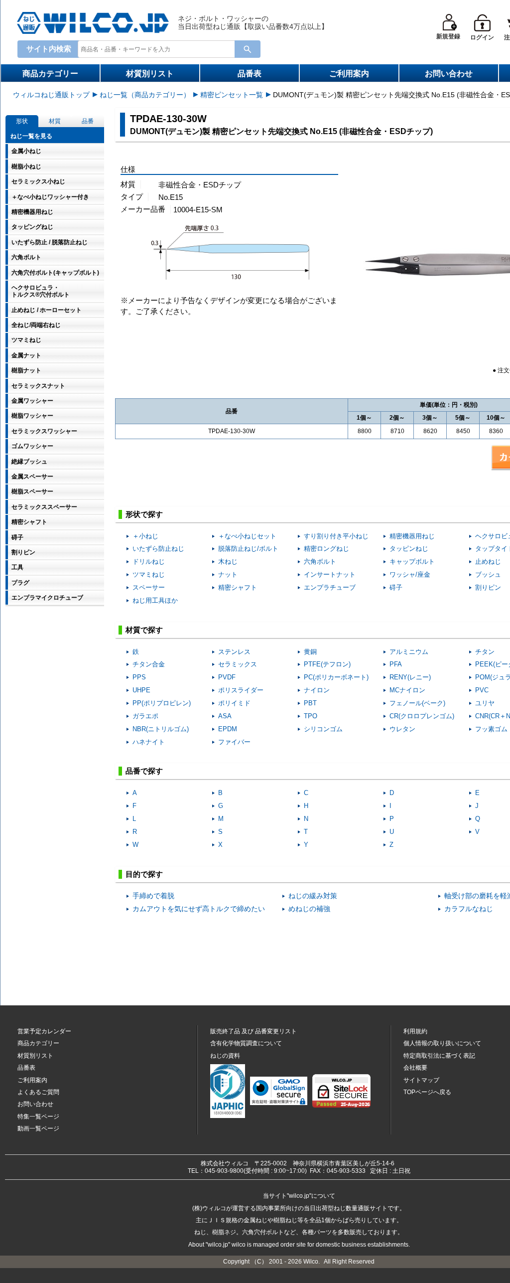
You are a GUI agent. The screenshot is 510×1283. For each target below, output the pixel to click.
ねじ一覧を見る (31, 136)
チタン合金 (148, 664)
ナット (228, 574)
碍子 (395, 587)
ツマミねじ (148, 574)
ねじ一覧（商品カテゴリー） (145, 95)
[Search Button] (247, 49)
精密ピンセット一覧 (231, 95)
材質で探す (144, 630)
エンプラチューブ (330, 587)
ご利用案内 (349, 73)
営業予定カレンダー (44, 1031)
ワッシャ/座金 (409, 574)
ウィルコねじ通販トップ (51, 95)
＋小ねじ (145, 536)
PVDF (227, 677)
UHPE (141, 690)
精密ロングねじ (326, 548)
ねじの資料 (225, 1055)
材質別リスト (150, 73)
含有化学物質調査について (246, 1043)
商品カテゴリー (50, 73)
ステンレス (234, 651)
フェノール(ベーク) (417, 703)
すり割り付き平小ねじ (336, 536)
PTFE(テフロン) (327, 664)
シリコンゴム (323, 729)
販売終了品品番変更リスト (253, 1031)
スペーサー (148, 587)
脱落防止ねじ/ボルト (248, 548)
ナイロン (317, 690)
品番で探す (144, 771)
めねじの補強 (309, 909)
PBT (310, 703)
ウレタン (402, 729)
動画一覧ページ (38, 1128)
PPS (139, 677)
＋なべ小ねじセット (247, 536)
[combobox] (158, 48)
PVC (482, 690)
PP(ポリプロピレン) (161, 703)
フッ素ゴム (491, 729)
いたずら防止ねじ (158, 548)
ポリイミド (234, 703)
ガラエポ (145, 716)
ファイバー (234, 742)
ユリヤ (485, 703)
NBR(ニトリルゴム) (160, 729)
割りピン (488, 587)
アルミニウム (408, 651)
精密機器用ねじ (412, 536)
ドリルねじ (148, 561)
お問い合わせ (449, 73)
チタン (485, 651)
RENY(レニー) (410, 677)
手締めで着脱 (153, 896)
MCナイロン (407, 690)
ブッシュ (488, 574)
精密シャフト (237, 587)
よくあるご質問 (38, 1092)
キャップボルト (412, 561)
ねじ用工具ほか (155, 600)
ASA (225, 716)
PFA (395, 664)
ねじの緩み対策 (312, 896)
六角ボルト (320, 561)
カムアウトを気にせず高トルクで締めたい (198, 909)
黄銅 (310, 651)
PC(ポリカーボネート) (336, 677)
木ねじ (228, 561)
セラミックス (237, 664)
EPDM (227, 729)
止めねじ (488, 561)
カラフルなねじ (468, 909)
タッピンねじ (408, 548)
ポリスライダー (240, 690)
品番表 (249, 73)
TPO (310, 716)
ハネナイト (148, 742)
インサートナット (330, 574)
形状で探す (144, 514)
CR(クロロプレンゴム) (421, 716)
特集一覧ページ (38, 1116)
